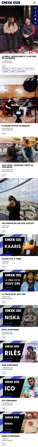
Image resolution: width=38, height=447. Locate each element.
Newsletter (35, 23)
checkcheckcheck (29, 68)
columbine (5, 71)
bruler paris (6, 68)
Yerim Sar (5, 227)
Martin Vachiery (7, 62)
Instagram (35, 15)
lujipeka (13, 71)
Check (12, 68)
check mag (19, 68)
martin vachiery (21, 71)
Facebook (35, 12)
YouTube (35, 8)
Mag (4, 66)
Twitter (35, 19)
